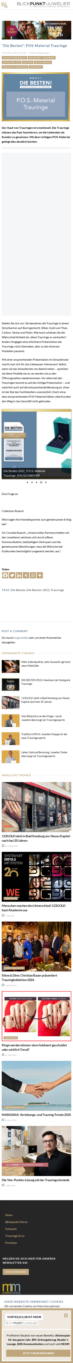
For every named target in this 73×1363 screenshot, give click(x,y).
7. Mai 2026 (9, 916)
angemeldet (21, 637)
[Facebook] (5, 575)
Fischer (27, 62)
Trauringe (36, 67)
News (9, 1215)
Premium (11, 1242)
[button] (66, 1315)
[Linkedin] (19, 575)
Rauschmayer (43, 62)
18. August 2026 (11, 846)
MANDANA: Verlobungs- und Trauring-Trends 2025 (36, 1115)
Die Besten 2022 (11, 62)
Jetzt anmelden (15, 1271)
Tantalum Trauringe (15, 67)
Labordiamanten (15, 1107)
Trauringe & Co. (15, 1235)
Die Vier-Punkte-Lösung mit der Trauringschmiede (35, 1180)
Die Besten (18, 590)
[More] (40, 575)
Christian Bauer (14, 968)
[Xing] (26, 575)
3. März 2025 (10, 1185)
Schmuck (11, 1228)
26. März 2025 (10, 1055)
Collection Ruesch (14, 58)
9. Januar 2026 (11, 985)
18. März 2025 (10, 1120)
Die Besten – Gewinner (42, 58)
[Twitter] (12, 575)
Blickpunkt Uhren (16, 1222)
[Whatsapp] (33, 575)
